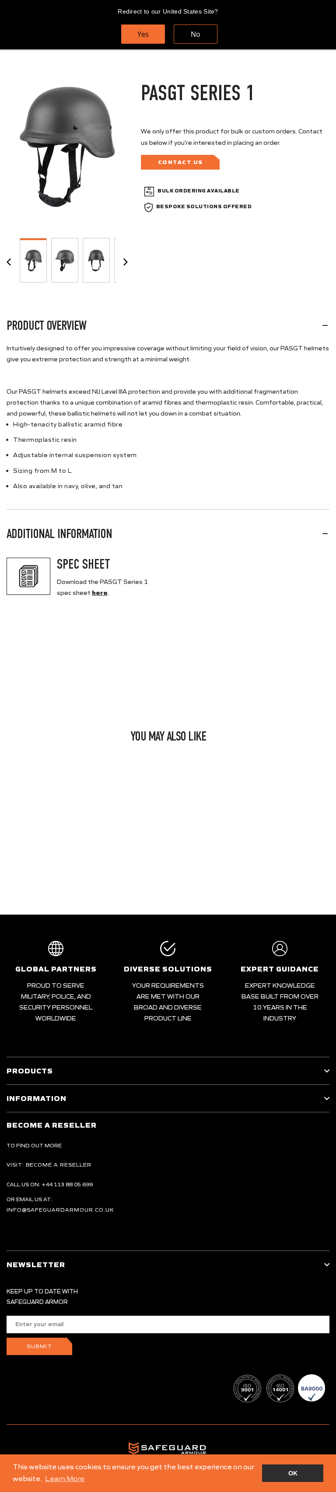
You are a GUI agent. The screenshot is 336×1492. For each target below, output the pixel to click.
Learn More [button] (64, 1478)
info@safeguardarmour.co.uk (60, 1209)
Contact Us (180, 162)
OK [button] (293, 1473)
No (195, 34)
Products (30, 1070)
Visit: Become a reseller (49, 1164)
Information (36, 1098)
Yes (143, 34)
